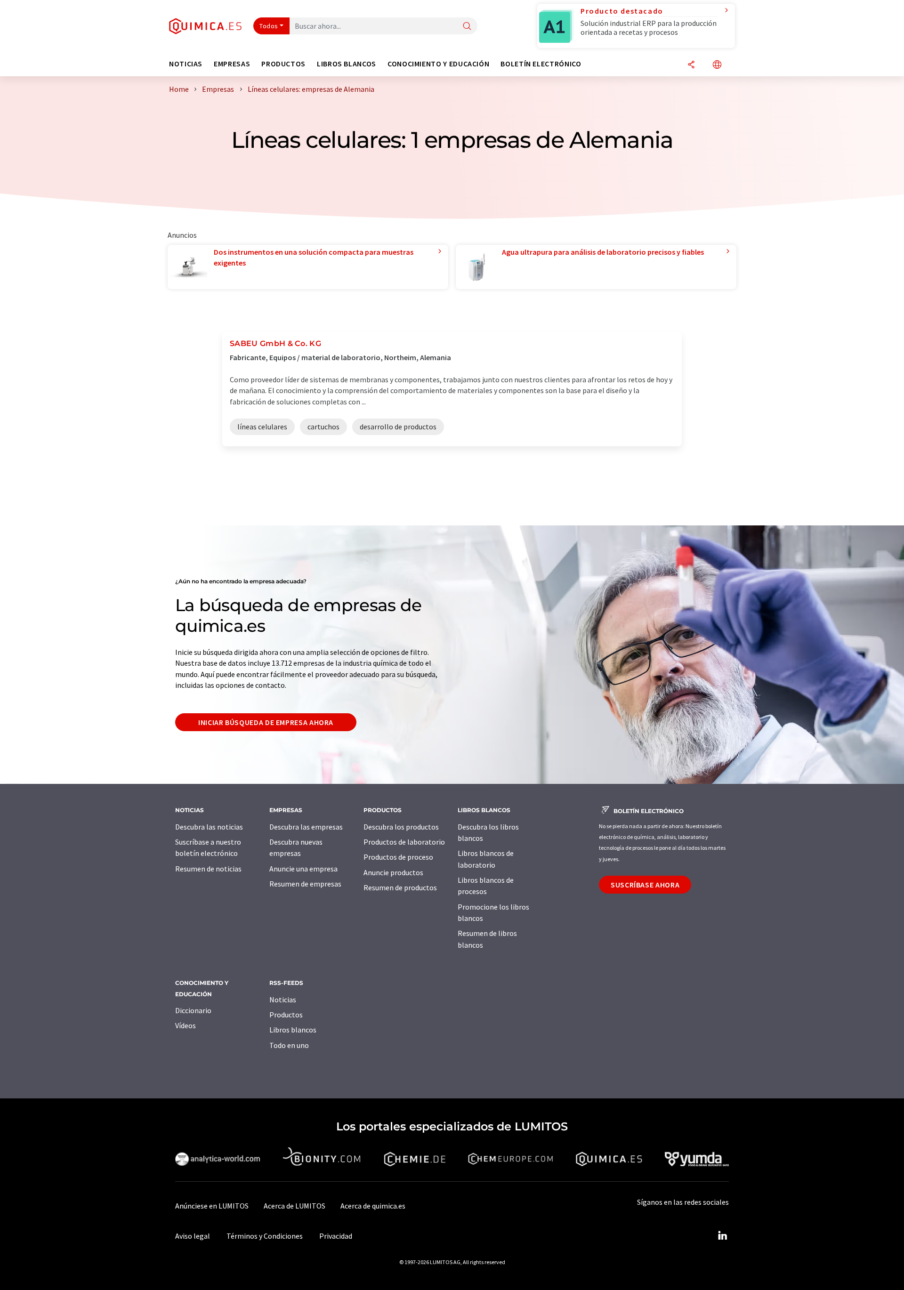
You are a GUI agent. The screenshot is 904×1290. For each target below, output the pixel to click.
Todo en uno (289, 1045)
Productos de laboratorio (404, 842)
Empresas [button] (232, 63)
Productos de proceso (398, 857)
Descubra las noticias (209, 826)
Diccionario (193, 1010)
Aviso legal (192, 1236)
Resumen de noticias (208, 868)
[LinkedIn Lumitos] (722, 1236)
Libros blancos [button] (346, 63)
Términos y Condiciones (264, 1236)
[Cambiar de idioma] (717, 65)
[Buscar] (467, 26)
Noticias (282, 999)
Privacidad (335, 1236)
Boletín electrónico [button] (540, 63)
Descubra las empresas (306, 826)
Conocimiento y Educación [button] (438, 63)
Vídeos (185, 1025)
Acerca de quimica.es (372, 1205)
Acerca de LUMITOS (294, 1205)
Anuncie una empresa (303, 868)
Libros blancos (292, 1029)
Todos (268, 26)
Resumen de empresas (305, 883)
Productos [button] (283, 63)
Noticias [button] (185, 63)
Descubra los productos (401, 826)
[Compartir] (691, 65)
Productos (286, 1014)
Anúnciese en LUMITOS (212, 1205)
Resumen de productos (400, 887)
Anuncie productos (393, 872)
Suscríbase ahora (645, 884)
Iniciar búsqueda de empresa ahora (265, 722)
